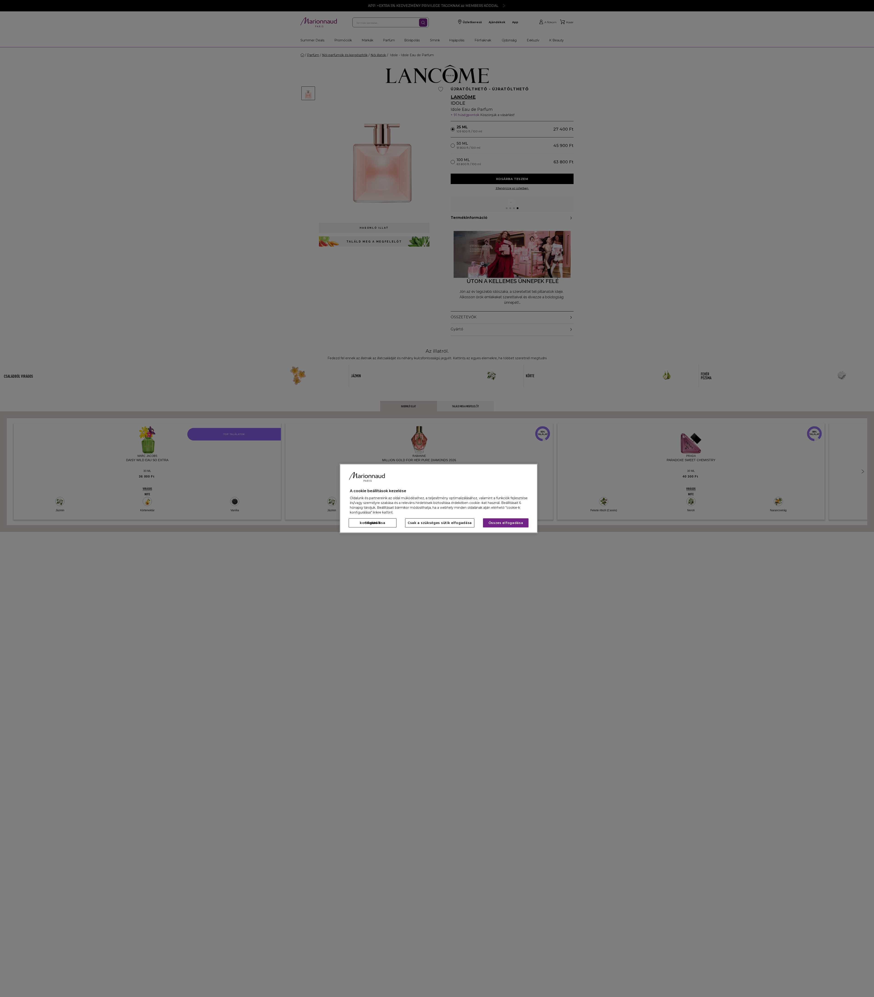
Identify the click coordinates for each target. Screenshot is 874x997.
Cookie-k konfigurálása (372, 523)
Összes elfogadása (505, 523)
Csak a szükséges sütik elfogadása (440, 523)
